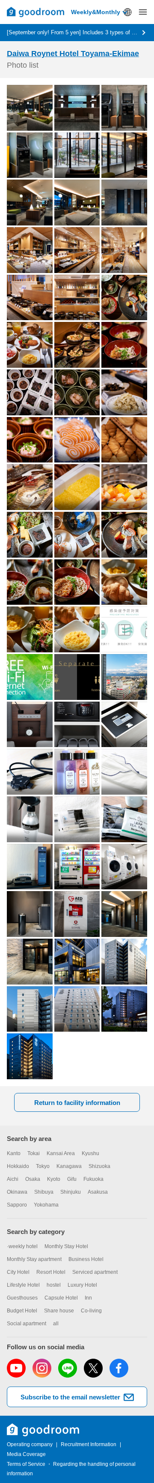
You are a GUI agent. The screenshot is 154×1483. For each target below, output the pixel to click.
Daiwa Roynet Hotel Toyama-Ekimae (73, 53)
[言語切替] (127, 12)
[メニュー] (143, 12)
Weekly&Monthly (95, 12)
